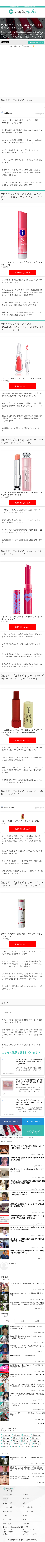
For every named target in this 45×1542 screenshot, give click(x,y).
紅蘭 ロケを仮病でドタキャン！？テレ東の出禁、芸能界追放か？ (27, 1205)
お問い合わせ (8, 1531)
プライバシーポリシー (30, 1534)
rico (33, 1309)
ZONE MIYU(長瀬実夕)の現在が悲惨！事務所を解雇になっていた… (27, 1395)
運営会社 (6, 1534)
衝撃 (17, 1435)
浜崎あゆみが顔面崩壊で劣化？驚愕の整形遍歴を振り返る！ (27, 1158)
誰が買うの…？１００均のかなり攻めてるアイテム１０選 (27, 1170)
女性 (36, 1447)
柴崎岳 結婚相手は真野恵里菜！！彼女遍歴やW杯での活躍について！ (27, 1251)
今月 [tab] (22, 1321)
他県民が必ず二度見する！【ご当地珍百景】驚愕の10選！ (27, 1294)
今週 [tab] (7, 1321)
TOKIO (18, 1444)
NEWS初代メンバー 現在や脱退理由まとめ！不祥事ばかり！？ (27, 1375)
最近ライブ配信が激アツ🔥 (24, 46)
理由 (6, 1441)
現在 (15, 1438)
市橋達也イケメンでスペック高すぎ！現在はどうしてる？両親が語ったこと (27, 1346)
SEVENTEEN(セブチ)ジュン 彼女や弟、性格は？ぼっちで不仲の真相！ (27, 1228)
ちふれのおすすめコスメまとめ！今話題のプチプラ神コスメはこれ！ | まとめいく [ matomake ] (29, 1061)
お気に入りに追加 (37, 43)
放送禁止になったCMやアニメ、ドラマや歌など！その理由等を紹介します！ (27, 1366)
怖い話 (35, 1441)
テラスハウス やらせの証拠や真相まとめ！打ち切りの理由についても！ (27, 1147)
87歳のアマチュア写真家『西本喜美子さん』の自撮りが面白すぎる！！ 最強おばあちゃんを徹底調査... (27, 1303)
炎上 (26, 1435)
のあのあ (33, 1154)
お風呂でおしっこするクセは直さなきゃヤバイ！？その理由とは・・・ (27, 1404)
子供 (15, 1441)
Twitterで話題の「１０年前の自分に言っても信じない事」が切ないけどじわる (27, 1216)
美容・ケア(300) (39, 32)
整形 (25, 1441)
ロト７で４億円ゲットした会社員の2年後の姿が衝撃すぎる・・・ (27, 1414)
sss (37, 1482)
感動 (5, 1447)
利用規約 (25, 1531)
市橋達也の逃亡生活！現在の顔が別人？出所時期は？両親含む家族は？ (26, 1327)
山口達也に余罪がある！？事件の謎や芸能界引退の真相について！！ (27, 1193)
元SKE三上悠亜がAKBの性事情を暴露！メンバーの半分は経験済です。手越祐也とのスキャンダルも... (27, 1385)
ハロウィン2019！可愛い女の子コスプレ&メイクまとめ (27, 1284)
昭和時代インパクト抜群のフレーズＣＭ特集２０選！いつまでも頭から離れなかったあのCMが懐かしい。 (27, 1468)
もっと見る (40, 1423)
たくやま (34, 1371)
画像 (6, 1438)
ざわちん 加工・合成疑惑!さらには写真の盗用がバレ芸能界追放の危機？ (27, 1182)
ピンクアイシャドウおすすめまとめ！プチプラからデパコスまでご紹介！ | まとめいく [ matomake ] (29, 1082)
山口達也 (7, 1444)
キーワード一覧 (28, 1529)
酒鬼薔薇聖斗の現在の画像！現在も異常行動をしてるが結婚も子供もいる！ (27, 1337)
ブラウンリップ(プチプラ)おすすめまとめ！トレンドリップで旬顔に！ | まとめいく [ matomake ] (29, 1102)
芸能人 (36, 1435)
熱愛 (14, 1447)
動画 (35, 1438)
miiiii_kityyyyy (9, 807)
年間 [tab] (37, 1321)
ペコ (34, 1332)
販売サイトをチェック (22, 273)
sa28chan (8, 113)
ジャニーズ (25, 1447)
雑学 (36, 1444)
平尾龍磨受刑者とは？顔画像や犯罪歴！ (23, 1355)
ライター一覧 (8, 1529)
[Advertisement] (22, 70)
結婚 (25, 1438)
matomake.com (10, 1073)
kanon (34, 1289)
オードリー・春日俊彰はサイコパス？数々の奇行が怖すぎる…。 (27, 1240)
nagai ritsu (33, 1390)
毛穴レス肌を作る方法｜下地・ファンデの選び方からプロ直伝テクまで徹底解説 (27, 1477)
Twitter (6, 1435)
